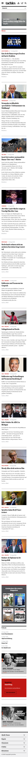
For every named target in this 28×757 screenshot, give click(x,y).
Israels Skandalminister (7, 634)
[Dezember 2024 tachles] (8, 600)
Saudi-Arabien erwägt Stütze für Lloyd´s (11, 23)
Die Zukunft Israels (6, 647)
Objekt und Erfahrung (7, 638)
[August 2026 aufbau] (20, 615)
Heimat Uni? (5, 643)
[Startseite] (10, 3)
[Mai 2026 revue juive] (8, 615)
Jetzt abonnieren (10, 692)
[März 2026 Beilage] (20, 600)
